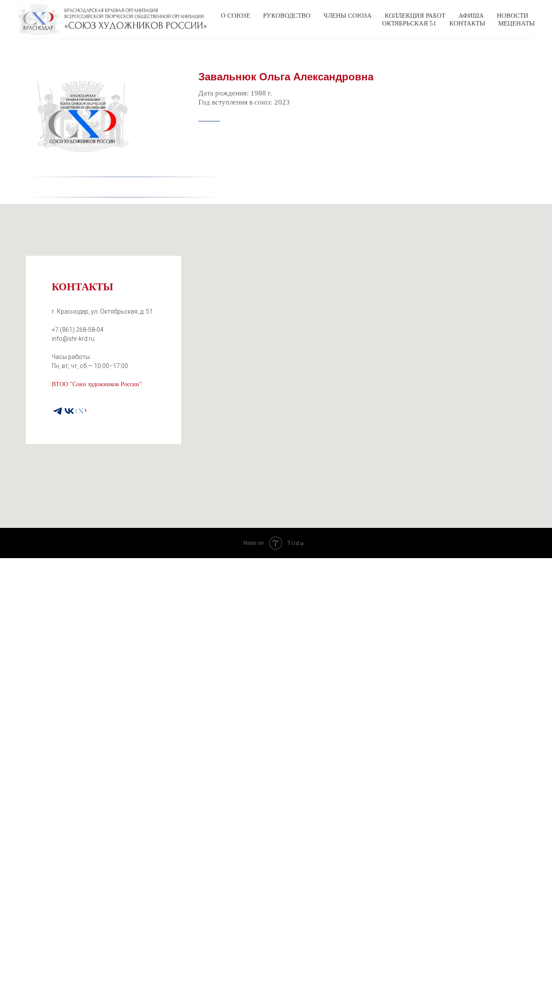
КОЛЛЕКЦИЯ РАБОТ (415, 15)
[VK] (69, 411)
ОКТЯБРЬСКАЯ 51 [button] (409, 23)
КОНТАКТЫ (467, 23)
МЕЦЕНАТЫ (516, 23)
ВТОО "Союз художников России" (97, 384)
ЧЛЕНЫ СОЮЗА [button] (347, 15)
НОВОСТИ (512, 15)
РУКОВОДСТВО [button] (286, 15)
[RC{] (80, 411)
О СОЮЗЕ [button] (235, 15)
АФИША (471, 15)
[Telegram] (57, 411)
